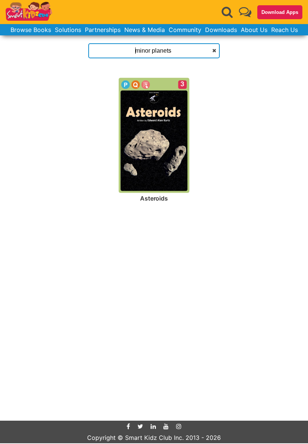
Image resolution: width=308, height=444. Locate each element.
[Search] (227, 12)
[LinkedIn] (153, 426)
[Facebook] (128, 426)
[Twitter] (140, 426)
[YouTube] (166, 426)
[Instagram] (178, 426)
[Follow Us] (245, 11)
